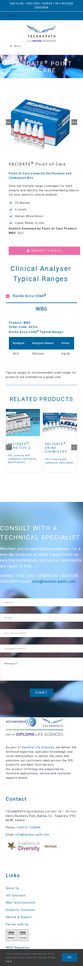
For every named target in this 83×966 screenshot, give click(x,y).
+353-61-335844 (28, 827)
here (9, 961)
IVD (10, 455)
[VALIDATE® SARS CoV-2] (23, 422)
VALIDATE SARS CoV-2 (19, 446)
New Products (16, 462)
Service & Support (19, 917)
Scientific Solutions (20, 910)
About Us (12, 888)
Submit (41, 692)
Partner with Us (17, 924)
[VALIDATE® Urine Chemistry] (60, 422)
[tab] (41, 295)
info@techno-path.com (54, 581)
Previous (9, 122)
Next (74, 122)
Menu (11, 15)
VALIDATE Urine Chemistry (56, 448)
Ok (69, 957)
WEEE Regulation (18, 947)
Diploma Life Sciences (38, 747)
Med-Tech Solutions (20, 902)
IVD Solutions (16, 895)
